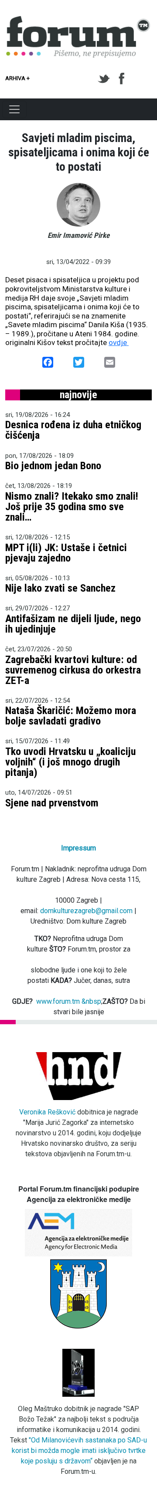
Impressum (78, 848)
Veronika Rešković (47, 1112)
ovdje (119, 342)
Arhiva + (17, 78)
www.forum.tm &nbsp (68, 1001)
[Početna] (78, 21)
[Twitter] (105, 79)
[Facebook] (122, 79)
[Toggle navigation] (14, 109)
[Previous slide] (19, 267)
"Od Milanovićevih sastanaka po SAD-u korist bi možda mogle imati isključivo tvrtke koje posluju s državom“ (79, 1450)
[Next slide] (138, 267)
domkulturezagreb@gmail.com (86, 911)
